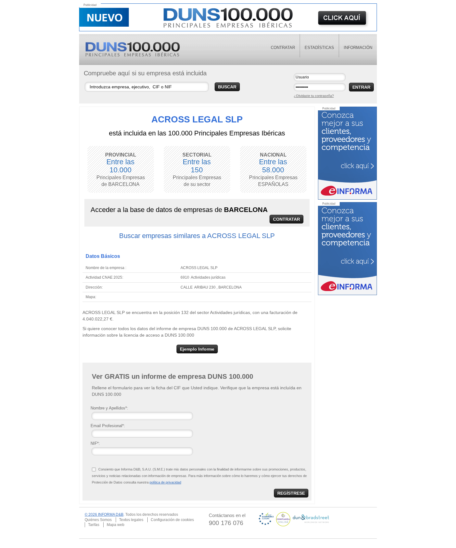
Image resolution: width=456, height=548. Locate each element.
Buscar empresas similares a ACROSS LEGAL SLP (197, 236)
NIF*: (95, 443)
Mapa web (115, 525)
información (358, 47)
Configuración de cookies (172, 520)
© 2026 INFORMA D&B (104, 514)
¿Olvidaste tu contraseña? (314, 96)
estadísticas (319, 47)
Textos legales (131, 520)
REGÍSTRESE (291, 493)
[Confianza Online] (283, 519)
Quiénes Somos (98, 520)
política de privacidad (165, 482)
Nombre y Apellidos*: (109, 408)
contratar (283, 47)
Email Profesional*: (108, 425)
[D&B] (311, 519)
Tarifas (93, 525)
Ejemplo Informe (197, 349)
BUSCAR (227, 86)
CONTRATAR (286, 219)
